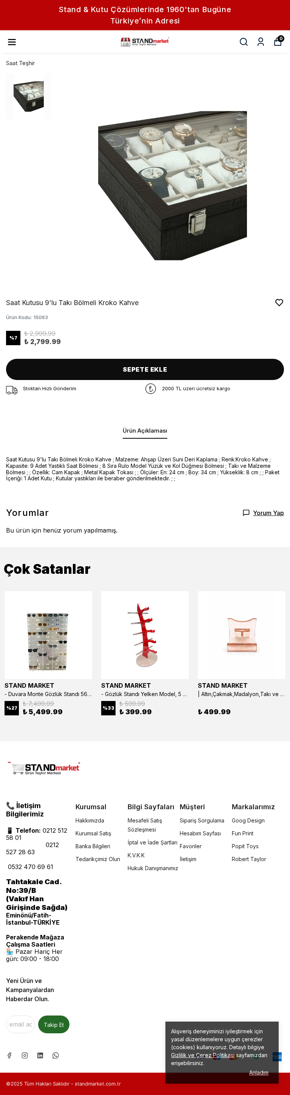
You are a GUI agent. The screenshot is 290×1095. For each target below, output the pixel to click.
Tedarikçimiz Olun (98, 859)
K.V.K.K (136, 855)
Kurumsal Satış (93, 833)
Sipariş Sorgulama (202, 820)
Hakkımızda (90, 820)
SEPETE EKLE (145, 369)
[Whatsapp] (55, 1055)
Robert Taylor (249, 859)
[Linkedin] (40, 1055)
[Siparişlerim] (260, 42)
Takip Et (54, 1025)
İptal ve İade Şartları (152, 842)
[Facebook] (9, 1055)
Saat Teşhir (20, 63)
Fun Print (242, 833)
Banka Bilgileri (93, 846)
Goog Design (248, 820)
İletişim (188, 859)
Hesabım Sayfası (200, 833)
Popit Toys (245, 846)
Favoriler (191, 846)
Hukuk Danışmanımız (153, 868)
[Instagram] (25, 1055)
